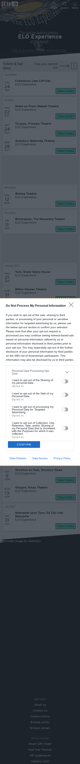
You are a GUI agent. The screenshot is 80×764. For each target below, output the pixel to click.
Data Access (40, 458)
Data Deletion (18, 458)
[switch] (65, 381)
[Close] (72, 306)
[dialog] (40, 382)
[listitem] (40, 372)
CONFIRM (24, 444)
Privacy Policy (62, 458)
